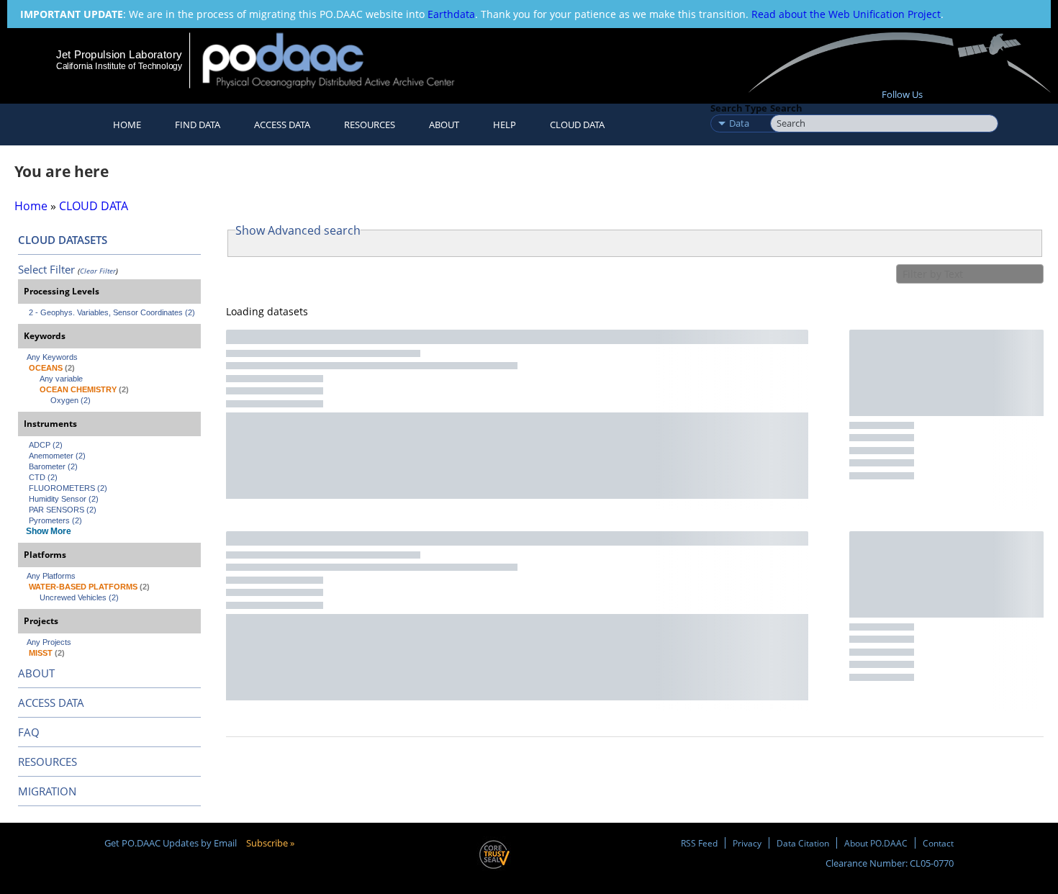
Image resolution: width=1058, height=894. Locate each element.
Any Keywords (52, 357)
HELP (504, 124)
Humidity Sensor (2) (64, 499)
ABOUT (36, 673)
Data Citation (803, 843)
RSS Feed (699, 843)
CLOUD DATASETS (62, 239)
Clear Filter (98, 271)
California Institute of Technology (119, 66)
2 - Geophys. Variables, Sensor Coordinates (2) (112, 312)
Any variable (61, 378)
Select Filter (46, 269)
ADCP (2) (46, 445)
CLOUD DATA (577, 124)
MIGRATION (47, 791)
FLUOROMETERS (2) (68, 488)
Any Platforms (51, 576)
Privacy (747, 843)
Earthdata (451, 14)
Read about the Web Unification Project (846, 14)
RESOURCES (369, 124)
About (444, 124)
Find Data (197, 124)
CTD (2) (43, 477)
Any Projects (49, 642)
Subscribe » (270, 842)
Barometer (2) (53, 466)
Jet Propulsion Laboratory (118, 54)
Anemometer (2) (57, 455)
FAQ (29, 732)
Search (786, 107)
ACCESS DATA (51, 702)
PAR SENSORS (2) (62, 509)
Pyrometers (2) (55, 520)
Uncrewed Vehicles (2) (79, 597)
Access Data (282, 124)
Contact (938, 843)
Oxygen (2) (70, 400)
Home (127, 124)
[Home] (340, 60)
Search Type (738, 107)
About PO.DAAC (876, 843)
